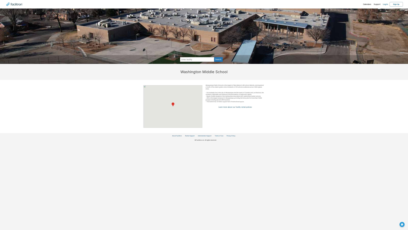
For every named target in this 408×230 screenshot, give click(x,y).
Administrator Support (204, 136)
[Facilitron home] (14, 4)
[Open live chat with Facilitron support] (402, 224)
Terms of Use (219, 136)
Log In (385, 4)
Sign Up (396, 4)
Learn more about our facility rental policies (235, 107)
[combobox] (197, 59)
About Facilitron (177, 136)
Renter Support (190, 136)
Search (218, 59)
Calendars (367, 4)
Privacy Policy (231, 136)
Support (377, 4)
